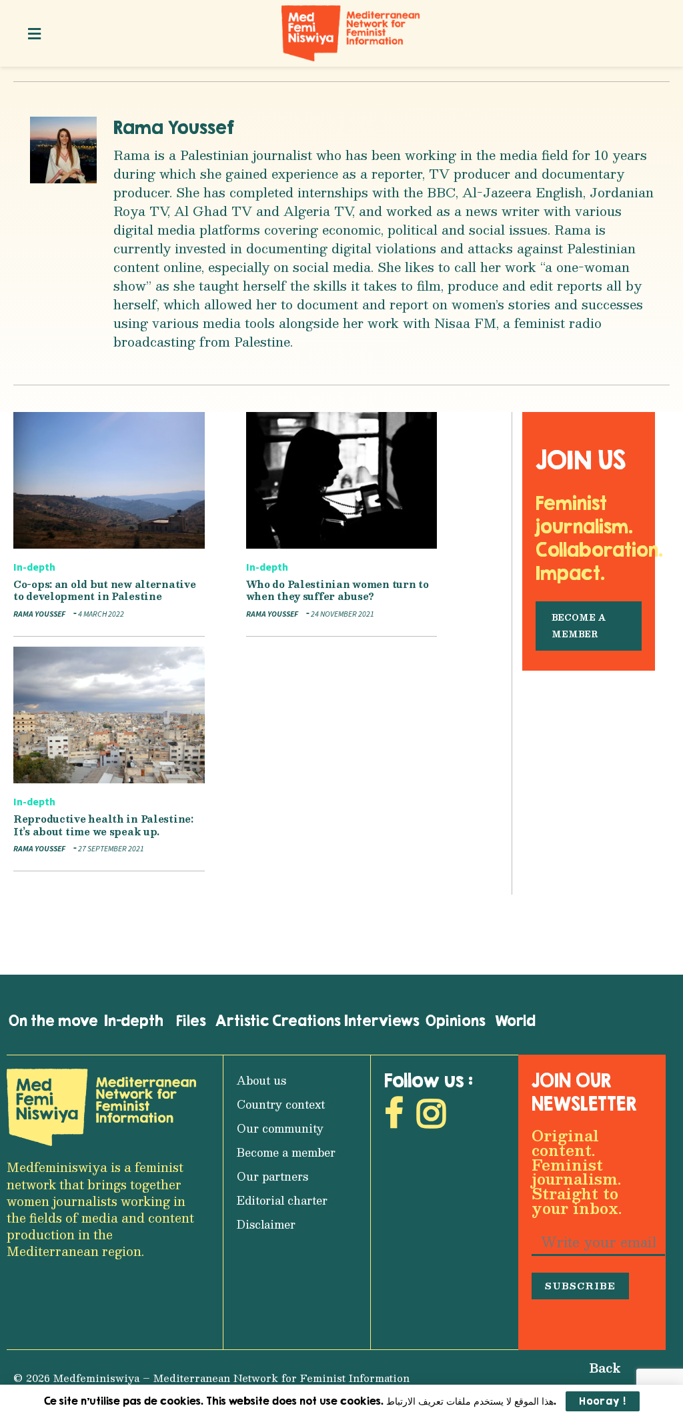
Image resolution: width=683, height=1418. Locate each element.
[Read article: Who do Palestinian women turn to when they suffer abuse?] (342, 480)
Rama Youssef (174, 127)
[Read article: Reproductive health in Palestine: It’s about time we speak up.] (109, 715)
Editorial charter (282, 1200)
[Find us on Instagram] (431, 1117)
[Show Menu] (34, 33)
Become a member (286, 1152)
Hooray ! (602, 1401)
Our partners (272, 1176)
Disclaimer (266, 1224)
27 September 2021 (110, 849)
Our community (280, 1128)
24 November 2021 (341, 614)
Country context (281, 1104)
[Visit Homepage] (350, 33)
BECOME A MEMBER (579, 626)
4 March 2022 (100, 614)
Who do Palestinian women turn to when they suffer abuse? (337, 590)
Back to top (595, 1378)
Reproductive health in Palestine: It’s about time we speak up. (103, 825)
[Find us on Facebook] (394, 1117)
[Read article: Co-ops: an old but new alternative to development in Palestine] (109, 480)
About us (261, 1080)
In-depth (34, 567)
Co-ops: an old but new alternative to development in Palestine (104, 590)
